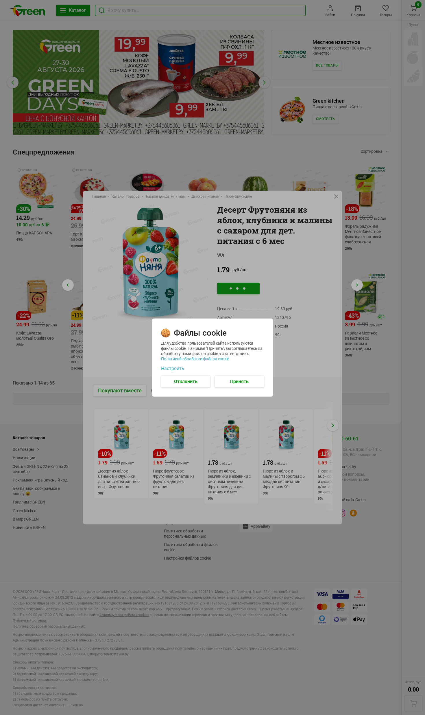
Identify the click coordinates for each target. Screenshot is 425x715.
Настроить (172, 368)
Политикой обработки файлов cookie (195, 358)
